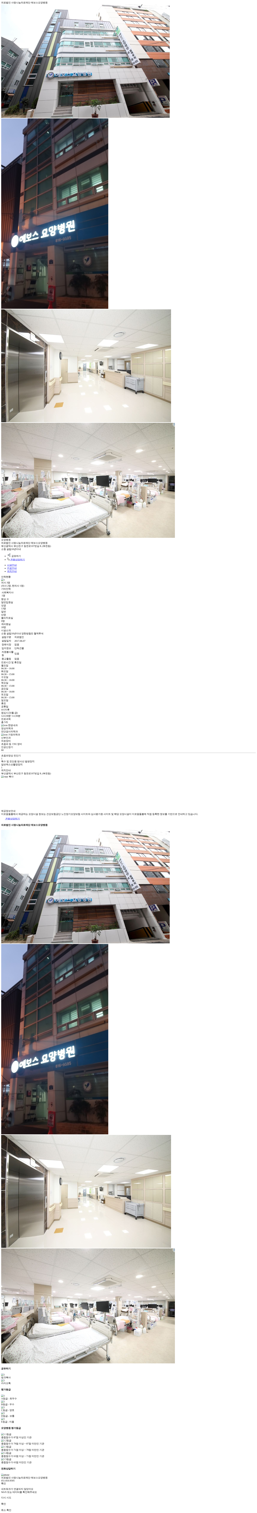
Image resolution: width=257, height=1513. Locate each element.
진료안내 (12, 568)
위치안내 (12, 571)
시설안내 (12, 565)
